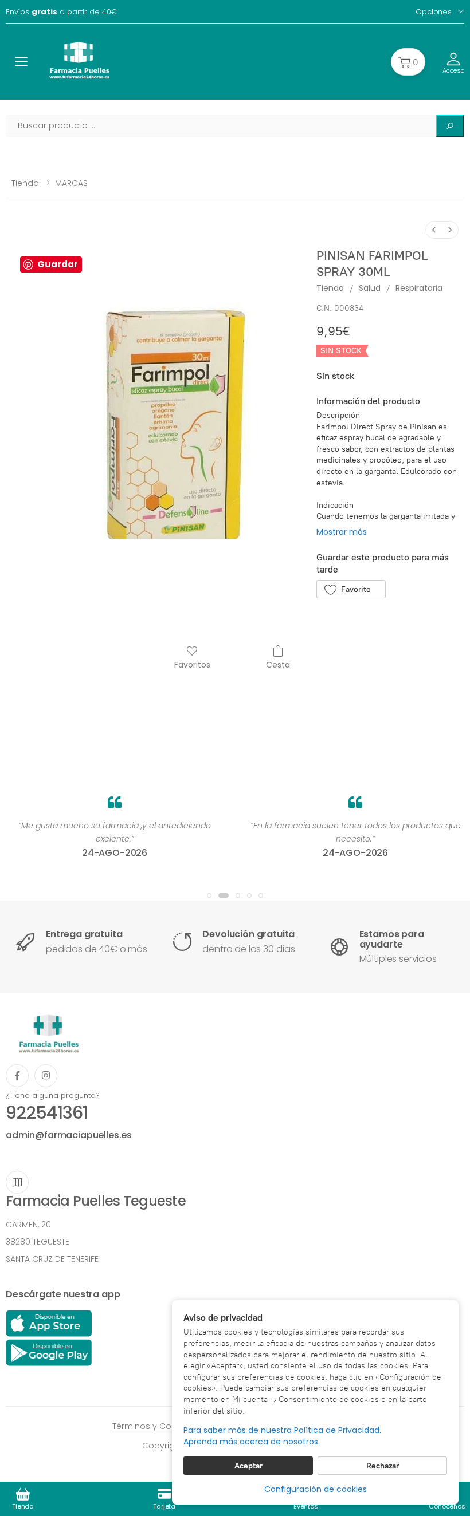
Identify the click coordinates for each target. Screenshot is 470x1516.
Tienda (25, 183)
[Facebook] (17, 1075)
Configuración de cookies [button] (315, 1489)
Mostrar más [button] (341, 532)
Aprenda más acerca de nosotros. (251, 1441)
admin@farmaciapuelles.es (69, 1135)
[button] (408, 62)
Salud (370, 288)
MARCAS (71, 183)
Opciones (434, 11)
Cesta (278, 664)
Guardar (57, 264)
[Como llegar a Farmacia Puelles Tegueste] (17, 1182)
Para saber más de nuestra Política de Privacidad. (282, 1430)
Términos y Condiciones (161, 1426)
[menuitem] (434, 230)
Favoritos (192, 664)
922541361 (47, 1112)
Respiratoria (418, 288)
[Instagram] (45, 1075)
